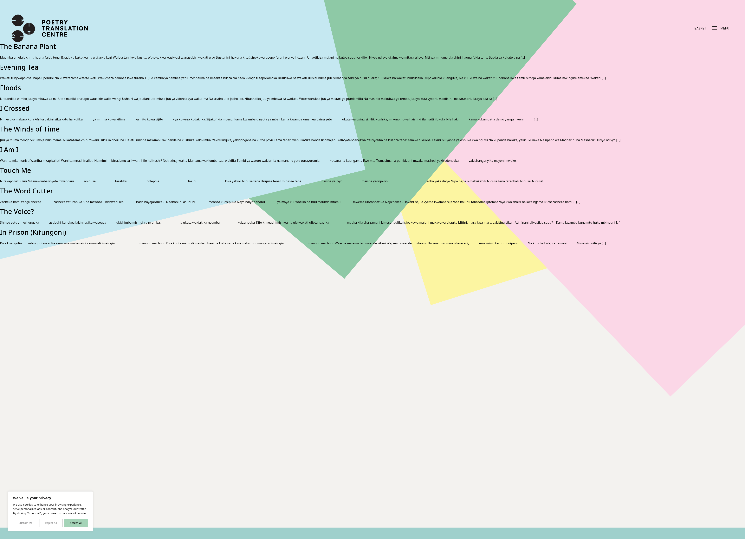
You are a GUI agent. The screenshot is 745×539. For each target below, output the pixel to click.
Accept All (76, 523)
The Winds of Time (30, 129)
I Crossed (14, 108)
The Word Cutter (26, 190)
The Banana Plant (28, 46)
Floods (10, 87)
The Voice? (17, 211)
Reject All (51, 523)
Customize (25, 523)
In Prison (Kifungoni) (33, 232)
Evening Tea (19, 67)
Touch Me (15, 170)
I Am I (9, 149)
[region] (50, 511)
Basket (700, 28)
